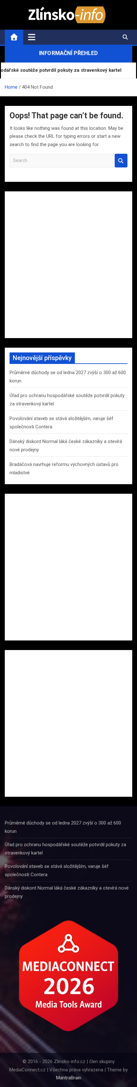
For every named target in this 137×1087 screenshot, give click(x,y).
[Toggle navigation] (31, 37)
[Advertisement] (68, 264)
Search (121, 160)
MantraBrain (68, 1078)
